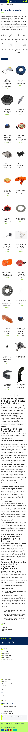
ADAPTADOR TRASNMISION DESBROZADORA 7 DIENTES (7, 359)
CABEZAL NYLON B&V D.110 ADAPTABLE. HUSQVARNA (7, 138)
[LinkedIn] (13, 642)
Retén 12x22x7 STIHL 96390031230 (21, 81)
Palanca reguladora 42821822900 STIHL (7, 331)
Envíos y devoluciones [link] (6, 677)
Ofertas (3, 667)
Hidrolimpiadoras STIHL (7, 663)
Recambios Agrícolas (7, 629)
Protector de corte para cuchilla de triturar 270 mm (7, 274)
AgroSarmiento (19, 18)
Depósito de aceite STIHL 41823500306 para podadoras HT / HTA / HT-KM (7, 83)
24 (17, 395)
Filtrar (5, 59)
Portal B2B (4, 685)
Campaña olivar (5, 670)
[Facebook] (2, 642)
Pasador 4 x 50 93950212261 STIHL (7, 386)
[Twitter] (6, 642)
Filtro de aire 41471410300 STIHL (7, 191)
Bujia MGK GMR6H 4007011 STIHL (20, 111)
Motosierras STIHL (6, 653)
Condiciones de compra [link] (7, 679)
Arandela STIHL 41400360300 (20, 219)
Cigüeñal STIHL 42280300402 (20, 357)
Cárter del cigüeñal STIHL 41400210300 (7, 165)
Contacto (4, 689)
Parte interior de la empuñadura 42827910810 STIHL (20, 387)
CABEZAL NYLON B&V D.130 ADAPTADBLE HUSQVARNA (20, 331)
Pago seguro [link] (4, 681)
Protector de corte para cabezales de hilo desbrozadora (21, 192)
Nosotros (4, 687)
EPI (3, 630)
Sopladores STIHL (5, 657)
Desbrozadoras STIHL (6, 655)
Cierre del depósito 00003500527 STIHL (7, 247)
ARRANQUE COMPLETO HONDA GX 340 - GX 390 (21, 275)
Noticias (4, 668)
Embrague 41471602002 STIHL (7, 111)
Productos (3, 623)
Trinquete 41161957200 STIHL (20, 165)
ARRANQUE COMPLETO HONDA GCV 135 (7, 219)
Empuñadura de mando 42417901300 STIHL (21, 247)
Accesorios (4, 627)
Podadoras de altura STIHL (7, 659)
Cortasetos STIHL (5, 661)
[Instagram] (9, 642)
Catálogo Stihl (5, 651)
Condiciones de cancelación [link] (8, 683)
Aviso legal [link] (4, 700)
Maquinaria (4, 626)
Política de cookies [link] (6, 695)
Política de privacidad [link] (6, 698)
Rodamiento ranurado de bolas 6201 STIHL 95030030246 (7, 303)
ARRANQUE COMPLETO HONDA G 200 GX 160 (21, 138)
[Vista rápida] (7, 78)
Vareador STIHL (5, 665)
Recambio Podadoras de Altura (17, 51)
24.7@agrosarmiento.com (8, 713)
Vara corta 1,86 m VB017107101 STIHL (21, 302)
